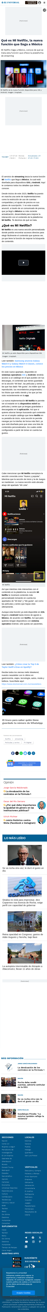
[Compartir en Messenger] (25, 753)
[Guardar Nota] (33, 753)
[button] (31, 2)
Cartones (5, 1182)
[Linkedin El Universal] (26, 1247)
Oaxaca (28, 1144)
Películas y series (12, 742)
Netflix (8, 739)
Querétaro (29, 1152)
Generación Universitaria (30, 1186)
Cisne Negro (7, 1250)
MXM (4, 1205)
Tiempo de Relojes (9, 1247)
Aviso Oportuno (31, 1176)
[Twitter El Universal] (40, 1237)
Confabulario (7, 1197)
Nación (4, 1141)
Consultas (6, 1223)
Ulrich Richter (10, 816)
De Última (6, 1239)
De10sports (29, 1194)
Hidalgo (28, 1150)
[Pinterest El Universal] (40, 1242)
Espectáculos (7, 1191)
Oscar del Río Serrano (14, 801)
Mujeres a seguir (8, 1147)
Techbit (5, 157)
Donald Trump (7, 1167)
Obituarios (29, 1182)
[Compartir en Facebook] (13, 753)
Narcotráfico (7, 1176)
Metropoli (6, 1170)
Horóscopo (29, 1209)
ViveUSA (28, 1200)
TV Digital (27, 742)
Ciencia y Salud (8, 1203)
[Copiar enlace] (29, 753)
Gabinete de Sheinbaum (7, 1160)
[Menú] (44, 2)
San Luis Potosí (31, 1155)
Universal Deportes (9, 1188)
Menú (4, 1211)
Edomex (28, 1141)
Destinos (5, 1217)
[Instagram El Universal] (33, 1242)
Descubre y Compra (33, 1170)
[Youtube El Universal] (26, 1242)
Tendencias (6, 1200)
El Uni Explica (7, 1155)
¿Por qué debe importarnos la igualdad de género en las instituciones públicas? (20, 808)
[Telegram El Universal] (26, 1237)
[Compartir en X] (17, 753)
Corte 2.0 (5, 1144)
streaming (19, 739)
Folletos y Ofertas (32, 1173)
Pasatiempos (30, 1206)
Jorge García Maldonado (16, 787)
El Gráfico (29, 1191)
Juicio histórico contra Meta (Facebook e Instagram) (19, 821)
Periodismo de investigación (7, 1151)
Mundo (4, 1164)
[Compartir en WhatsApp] (21, 753)
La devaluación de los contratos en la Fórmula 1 (18, 792)
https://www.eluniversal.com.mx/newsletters (21, 684)
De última (6, 1214)
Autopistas (6, 1220)
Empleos (28, 1179)
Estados (5, 1173)
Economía (6, 1185)
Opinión (9, 782)
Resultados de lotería (31, 1213)
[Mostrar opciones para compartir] (44, 10)
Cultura (5, 1194)
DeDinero (28, 1197)
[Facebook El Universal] (33, 1237)
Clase (4, 1230)
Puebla (27, 1147)
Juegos (27, 1203)
